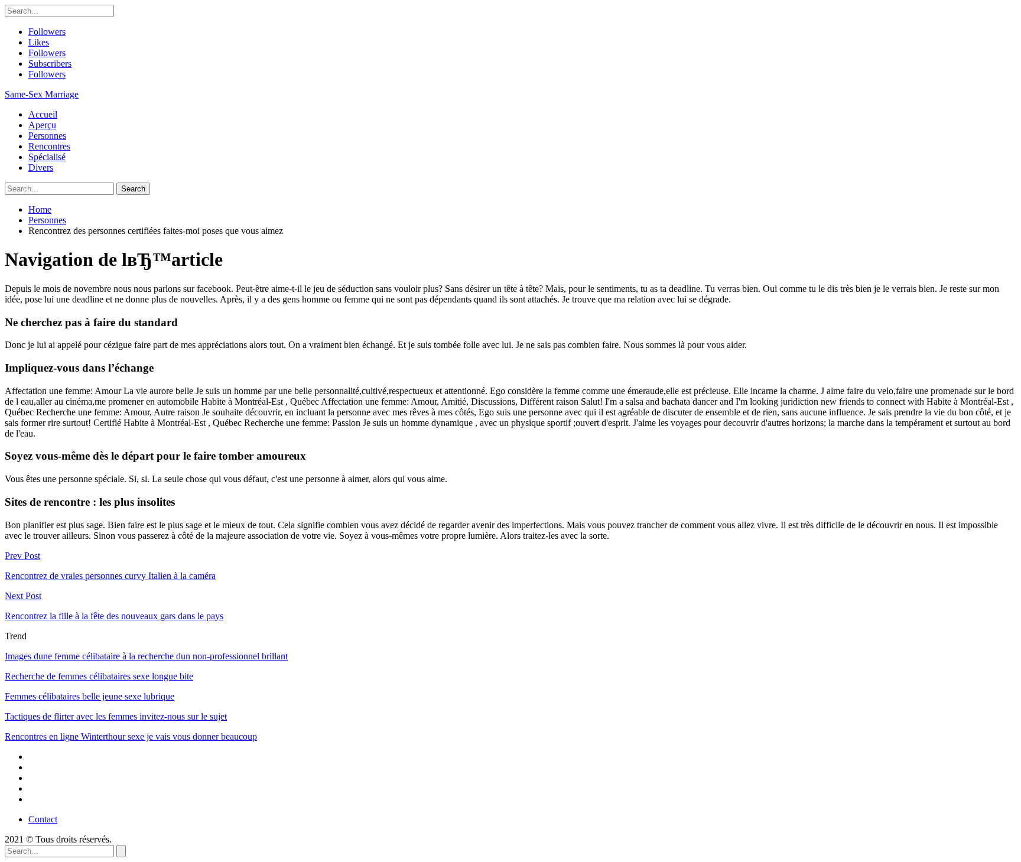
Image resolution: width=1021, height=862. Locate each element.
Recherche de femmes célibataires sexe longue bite (99, 676)
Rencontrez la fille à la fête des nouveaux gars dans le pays (114, 616)
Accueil (42, 114)
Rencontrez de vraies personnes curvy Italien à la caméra (110, 576)
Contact (42, 819)
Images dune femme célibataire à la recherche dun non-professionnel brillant (146, 656)
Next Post (23, 596)
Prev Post (22, 556)
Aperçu (42, 125)
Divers (40, 167)
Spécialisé (47, 157)
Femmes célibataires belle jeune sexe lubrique (89, 696)
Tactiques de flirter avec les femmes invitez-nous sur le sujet (116, 716)
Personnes (47, 136)
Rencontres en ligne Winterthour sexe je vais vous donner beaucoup (131, 736)
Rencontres (49, 146)
